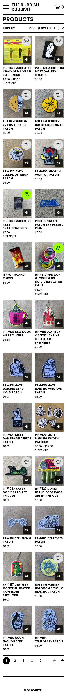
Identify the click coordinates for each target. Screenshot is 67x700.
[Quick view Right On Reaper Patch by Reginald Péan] (59, 212)
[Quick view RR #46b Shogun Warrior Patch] (59, 163)
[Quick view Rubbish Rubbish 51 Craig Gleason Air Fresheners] (27, 59)
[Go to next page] (62, 660)
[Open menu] (6, 7)
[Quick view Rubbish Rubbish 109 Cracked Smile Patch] (59, 113)
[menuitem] (33, 28)
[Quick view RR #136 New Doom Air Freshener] (27, 323)
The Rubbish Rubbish (25, 7)
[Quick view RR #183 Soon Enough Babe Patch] (27, 629)
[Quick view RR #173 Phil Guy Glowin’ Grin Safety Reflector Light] (59, 266)
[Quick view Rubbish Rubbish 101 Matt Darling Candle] (59, 59)
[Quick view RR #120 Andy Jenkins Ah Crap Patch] (27, 163)
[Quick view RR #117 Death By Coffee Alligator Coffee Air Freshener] (27, 576)
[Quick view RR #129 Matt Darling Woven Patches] (59, 426)
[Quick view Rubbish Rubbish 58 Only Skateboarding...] (27, 212)
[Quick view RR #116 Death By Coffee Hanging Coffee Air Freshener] (59, 323)
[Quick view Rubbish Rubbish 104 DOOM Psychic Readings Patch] (59, 576)
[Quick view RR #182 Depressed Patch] (59, 530)
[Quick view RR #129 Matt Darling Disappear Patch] (27, 426)
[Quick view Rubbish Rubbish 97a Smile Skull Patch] (27, 113)
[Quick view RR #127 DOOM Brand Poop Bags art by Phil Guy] (59, 480)
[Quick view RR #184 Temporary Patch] (59, 629)
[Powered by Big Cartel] (33, 690)
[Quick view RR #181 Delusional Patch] (27, 530)
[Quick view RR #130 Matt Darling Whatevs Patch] (59, 377)
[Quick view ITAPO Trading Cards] (27, 266)
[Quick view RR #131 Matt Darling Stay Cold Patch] (27, 377)
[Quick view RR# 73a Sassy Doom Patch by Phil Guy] (27, 480)
